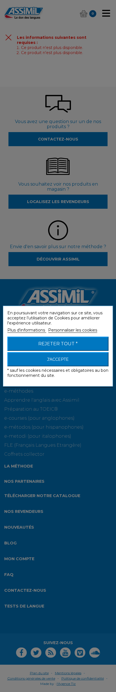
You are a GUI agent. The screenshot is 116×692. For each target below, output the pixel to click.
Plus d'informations (26, 329)
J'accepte (58, 359)
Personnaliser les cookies (72, 329)
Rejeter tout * (58, 343)
